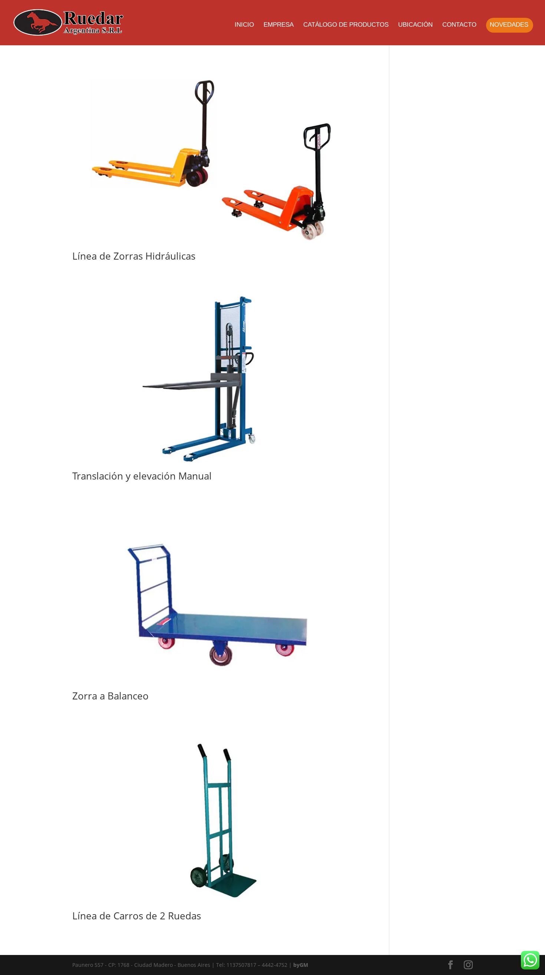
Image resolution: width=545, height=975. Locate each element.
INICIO (244, 25)
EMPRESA (279, 25)
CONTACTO (459, 25)
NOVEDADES (509, 25)
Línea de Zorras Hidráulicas (133, 256)
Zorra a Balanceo (110, 695)
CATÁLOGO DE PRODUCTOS (346, 25)
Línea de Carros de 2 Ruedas (136, 915)
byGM (300, 964)
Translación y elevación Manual (142, 475)
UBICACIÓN (415, 25)
